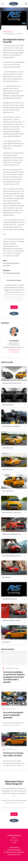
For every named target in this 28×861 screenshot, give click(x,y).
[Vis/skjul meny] (2, 3)
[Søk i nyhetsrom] (26, 4)
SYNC (4, 273)
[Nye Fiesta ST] (14, 568)
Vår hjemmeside (14, 847)
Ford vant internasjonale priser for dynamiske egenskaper (13, 715)
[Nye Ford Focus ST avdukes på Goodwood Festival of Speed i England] (14, 417)
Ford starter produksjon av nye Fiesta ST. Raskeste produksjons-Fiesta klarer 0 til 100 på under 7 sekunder (14, 677)
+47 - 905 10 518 (14, 352)
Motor (5, 263)
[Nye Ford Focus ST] (14, 395)
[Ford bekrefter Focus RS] (14, 589)
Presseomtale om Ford (14, 854)
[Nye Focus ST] (14, 632)
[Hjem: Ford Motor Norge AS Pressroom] (13, 4)
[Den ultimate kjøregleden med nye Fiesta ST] (14, 546)
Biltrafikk (9, 263)
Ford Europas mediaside (14, 849)
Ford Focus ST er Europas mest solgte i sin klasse (13, 754)
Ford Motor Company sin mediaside (14, 852)
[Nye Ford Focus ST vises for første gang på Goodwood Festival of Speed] (14, 373)
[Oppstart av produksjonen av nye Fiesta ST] (14, 524)
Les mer (14, 307)
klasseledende (16, 273)
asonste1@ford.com (14, 349)
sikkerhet (8, 273)
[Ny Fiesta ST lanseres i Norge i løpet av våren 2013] (14, 611)
